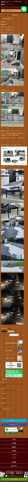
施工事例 (5, 15)
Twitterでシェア (14, 420)
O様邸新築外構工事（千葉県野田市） (8, 390)
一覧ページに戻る (14, 334)
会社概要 (14, 462)
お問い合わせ (14, 465)
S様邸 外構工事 (4, 399)
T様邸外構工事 (4, 394)
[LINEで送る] (11, 331)
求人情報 (14, 443)
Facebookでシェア (14, 424)
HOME (2, 15)
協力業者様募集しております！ (7, 404)
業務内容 (14, 447)
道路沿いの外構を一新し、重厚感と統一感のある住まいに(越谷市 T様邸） (13, 384)
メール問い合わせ (14, 479)
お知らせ (4, 415)
